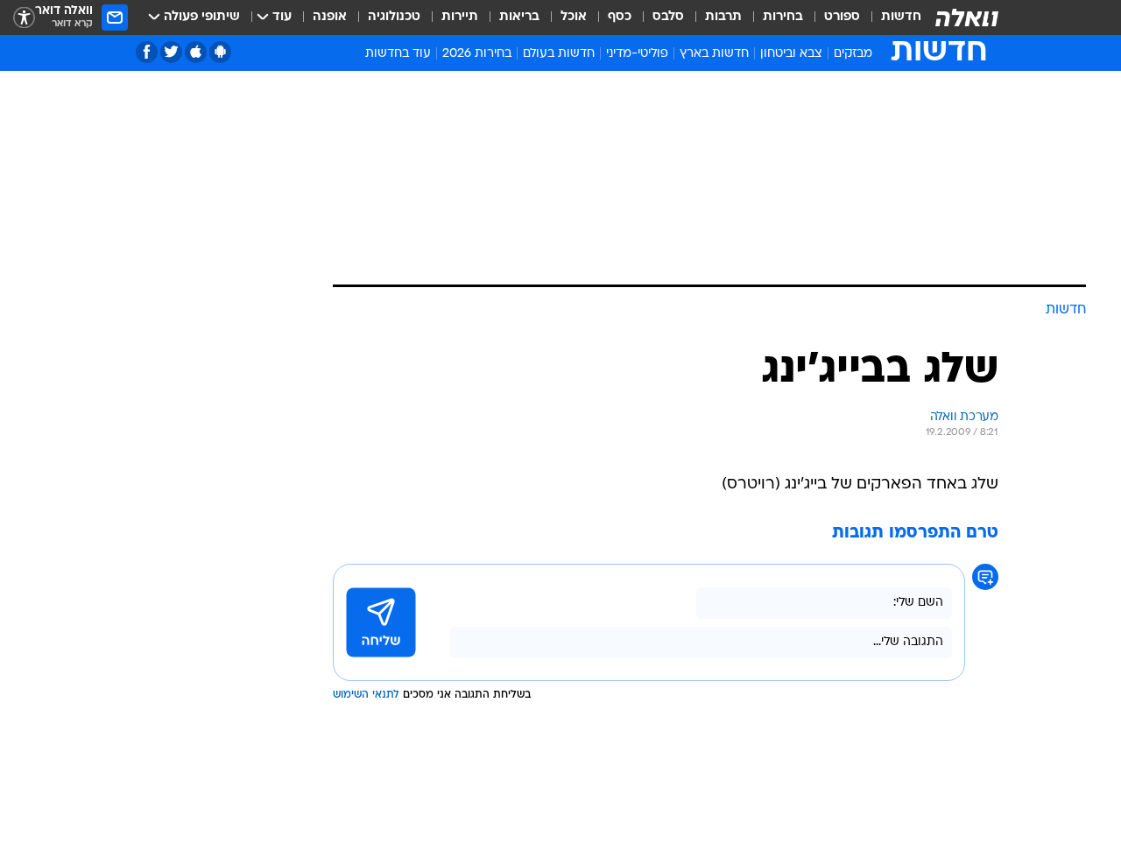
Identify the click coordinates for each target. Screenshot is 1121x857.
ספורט (842, 17)
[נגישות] (24, 18)
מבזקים (853, 54)
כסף (619, 17)
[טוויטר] (171, 52)
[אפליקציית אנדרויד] (220, 52)
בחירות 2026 (476, 54)
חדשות (901, 17)
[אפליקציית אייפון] (196, 52)
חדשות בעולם (559, 54)
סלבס (668, 17)
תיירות (459, 17)
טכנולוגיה (394, 17)
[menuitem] (890, 17)
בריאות (519, 17)
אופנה (330, 17)
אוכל (573, 17)
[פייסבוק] (147, 52)
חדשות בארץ (714, 54)
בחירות (783, 17)
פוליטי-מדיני (637, 54)
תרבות (723, 17)
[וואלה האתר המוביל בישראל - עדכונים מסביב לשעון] (966, 17)
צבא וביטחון (791, 54)
